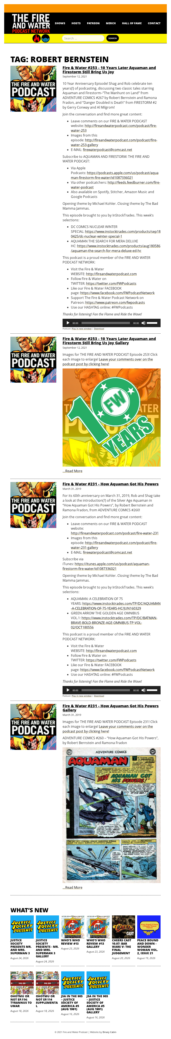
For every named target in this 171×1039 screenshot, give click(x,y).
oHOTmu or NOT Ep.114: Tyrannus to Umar (21, 1001)
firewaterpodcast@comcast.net (107, 149)
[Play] (68, 323)
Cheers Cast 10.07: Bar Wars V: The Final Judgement (121, 946)
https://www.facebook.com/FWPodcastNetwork (117, 293)
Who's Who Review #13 (70, 941)
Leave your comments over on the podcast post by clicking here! (108, 361)
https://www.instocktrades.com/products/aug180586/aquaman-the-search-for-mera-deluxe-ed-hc (115, 248)
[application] (112, 323)
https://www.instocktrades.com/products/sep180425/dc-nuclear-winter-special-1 (116, 234)
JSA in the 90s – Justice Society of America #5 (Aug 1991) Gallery (97, 1004)
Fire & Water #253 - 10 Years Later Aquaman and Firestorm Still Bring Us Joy (109, 69)
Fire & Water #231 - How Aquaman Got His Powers (111, 483)
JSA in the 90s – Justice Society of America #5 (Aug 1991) (72, 1002)
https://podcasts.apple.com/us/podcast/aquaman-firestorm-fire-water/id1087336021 (114, 175)
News (44, 23)
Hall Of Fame (132, 23)
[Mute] (143, 323)
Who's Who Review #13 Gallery (96, 943)
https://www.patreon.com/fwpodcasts (115, 302)
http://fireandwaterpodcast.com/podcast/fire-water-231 (115, 533)
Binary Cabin (109, 1032)
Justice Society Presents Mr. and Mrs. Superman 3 (20, 946)
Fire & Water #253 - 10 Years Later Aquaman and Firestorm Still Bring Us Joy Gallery (109, 340)
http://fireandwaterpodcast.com (111, 274)
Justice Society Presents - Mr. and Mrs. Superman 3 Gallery (47, 948)
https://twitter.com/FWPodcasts (111, 283)
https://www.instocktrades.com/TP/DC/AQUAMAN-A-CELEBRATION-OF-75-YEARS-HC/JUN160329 (116, 606)
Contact (154, 23)
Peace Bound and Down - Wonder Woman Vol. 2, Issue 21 (147, 946)
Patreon (93, 23)
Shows (60, 23)
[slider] (152, 322)
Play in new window (82, 328)
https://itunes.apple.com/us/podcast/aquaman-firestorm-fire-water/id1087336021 (106, 566)
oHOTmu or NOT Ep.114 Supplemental (47, 1001)
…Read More (72, 471)
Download (99, 328)
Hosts (76, 23)
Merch (111, 23)
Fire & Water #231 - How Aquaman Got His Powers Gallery (111, 707)
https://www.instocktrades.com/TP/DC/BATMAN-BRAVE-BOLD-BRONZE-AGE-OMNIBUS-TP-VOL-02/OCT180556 (114, 623)
